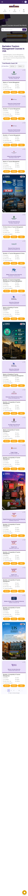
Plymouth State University (14, 248)
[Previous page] (6, 690)
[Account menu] (25, 2)
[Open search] (22, 1)
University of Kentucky (14, 302)
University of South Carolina (14, 103)
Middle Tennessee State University (14, 274)
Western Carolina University (14, 669)
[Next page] (22, 690)
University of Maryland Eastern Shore (14, 396)
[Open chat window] (24, 892)
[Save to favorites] (24, 70)
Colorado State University (14, 77)
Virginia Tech (14, 547)
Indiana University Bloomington (14, 156)
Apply (21, 92)
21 (19, 690)
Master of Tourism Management (11, 82)
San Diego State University (14, 424)
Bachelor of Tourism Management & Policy (14, 253)
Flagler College (14, 452)
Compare (14, 92)
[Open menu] (2, 2)
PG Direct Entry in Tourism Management (13, 227)
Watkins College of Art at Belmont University (14, 601)
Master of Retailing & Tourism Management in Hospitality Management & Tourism (14, 376)
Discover (7, 92)
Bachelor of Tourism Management (11, 108)
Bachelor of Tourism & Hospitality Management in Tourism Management (12, 280)
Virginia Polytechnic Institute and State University (14, 519)
